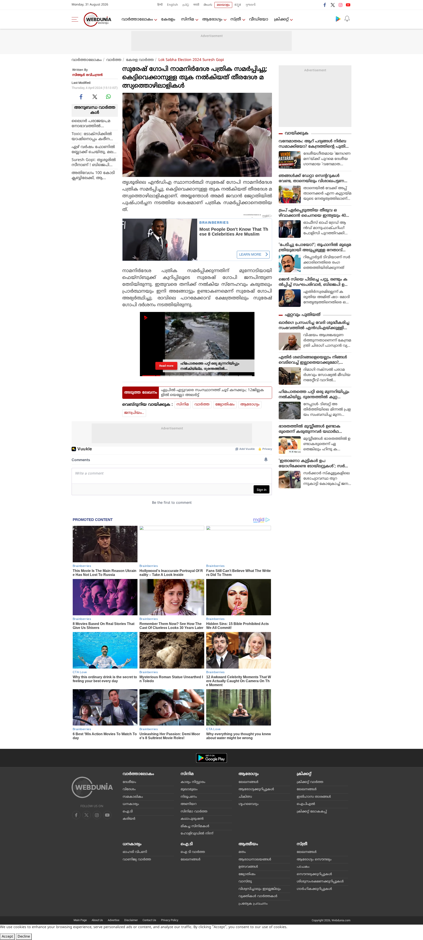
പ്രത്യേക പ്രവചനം (253, 904)
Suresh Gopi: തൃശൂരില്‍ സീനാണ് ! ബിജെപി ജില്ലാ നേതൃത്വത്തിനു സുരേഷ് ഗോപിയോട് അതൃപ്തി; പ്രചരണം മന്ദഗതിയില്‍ (94, 162)
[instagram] (340, 5)
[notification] (347, 18)
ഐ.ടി (128, 812)
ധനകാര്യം (131, 804)
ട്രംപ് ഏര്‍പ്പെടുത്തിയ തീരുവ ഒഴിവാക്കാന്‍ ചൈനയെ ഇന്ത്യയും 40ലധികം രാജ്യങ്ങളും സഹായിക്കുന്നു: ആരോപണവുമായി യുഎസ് (314, 213)
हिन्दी (160, 5)
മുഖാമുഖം (189, 789)
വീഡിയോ (258, 19)
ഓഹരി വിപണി (135, 852)
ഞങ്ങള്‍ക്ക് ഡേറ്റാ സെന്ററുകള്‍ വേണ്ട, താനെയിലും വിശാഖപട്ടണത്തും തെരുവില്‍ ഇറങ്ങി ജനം (311, 178)
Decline (24, 937)
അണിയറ (189, 804)
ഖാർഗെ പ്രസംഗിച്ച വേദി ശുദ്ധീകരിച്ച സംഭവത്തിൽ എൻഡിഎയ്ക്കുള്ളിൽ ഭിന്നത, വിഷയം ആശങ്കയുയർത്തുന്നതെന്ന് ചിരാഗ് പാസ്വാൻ (315, 325)
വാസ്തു (245, 882)
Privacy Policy (169, 920)
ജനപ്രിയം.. (134, 412)
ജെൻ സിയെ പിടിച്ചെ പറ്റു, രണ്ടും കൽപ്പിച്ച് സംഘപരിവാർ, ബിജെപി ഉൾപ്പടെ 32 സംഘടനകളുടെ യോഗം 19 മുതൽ (314, 282)
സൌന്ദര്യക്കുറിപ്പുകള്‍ (314, 874)
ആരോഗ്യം (212, 19)
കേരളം (168, 19)
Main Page (80, 920)
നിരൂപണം (189, 797)
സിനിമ (187, 19)
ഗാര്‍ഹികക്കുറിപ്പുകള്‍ (314, 889)
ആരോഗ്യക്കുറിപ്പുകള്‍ (256, 789)
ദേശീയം (129, 782)
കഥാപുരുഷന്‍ (192, 819)
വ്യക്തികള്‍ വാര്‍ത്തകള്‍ (258, 896)
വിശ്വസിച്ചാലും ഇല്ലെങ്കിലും (260, 889)
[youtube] (348, 5)
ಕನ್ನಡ (237, 5)
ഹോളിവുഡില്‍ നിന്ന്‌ (197, 834)
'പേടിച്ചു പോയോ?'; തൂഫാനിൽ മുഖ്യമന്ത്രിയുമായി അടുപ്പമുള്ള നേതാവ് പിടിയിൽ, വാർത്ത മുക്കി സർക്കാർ (315, 247)
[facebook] (325, 5)
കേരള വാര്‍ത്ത (140, 60)
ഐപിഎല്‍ (306, 804)
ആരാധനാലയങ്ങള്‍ (255, 860)
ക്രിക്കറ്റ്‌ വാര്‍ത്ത (310, 782)
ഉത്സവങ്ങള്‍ (248, 867)
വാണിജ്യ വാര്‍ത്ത (137, 860)
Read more (166, 365)
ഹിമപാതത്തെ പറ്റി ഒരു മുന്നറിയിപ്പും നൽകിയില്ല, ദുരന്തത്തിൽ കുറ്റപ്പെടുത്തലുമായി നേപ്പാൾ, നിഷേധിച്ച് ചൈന (314, 394)
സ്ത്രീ (235, 19)
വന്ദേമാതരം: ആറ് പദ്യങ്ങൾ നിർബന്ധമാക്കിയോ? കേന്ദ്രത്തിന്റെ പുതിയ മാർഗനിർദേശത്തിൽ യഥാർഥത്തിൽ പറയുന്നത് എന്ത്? (314, 144)
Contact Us (149, 920)
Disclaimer (131, 920)
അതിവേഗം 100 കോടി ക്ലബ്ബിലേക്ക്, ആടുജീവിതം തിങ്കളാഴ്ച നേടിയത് (93, 175)
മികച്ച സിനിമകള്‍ (195, 826)
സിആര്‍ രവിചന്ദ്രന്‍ (87, 75)
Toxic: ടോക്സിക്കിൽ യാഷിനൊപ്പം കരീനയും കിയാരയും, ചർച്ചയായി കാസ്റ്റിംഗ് (94, 136)
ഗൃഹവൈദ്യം (249, 804)
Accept (7, 937)
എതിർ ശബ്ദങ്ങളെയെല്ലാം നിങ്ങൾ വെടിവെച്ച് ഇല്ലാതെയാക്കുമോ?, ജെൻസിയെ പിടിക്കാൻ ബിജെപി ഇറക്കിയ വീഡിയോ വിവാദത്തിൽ (314, 360)
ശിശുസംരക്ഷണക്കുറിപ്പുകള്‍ (320, 882)
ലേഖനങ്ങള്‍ (248, 782)
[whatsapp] (108, 97)
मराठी (196, 5)
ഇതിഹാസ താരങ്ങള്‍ (314, 797)
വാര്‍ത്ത (113, 60)
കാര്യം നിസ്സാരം (193, 782)
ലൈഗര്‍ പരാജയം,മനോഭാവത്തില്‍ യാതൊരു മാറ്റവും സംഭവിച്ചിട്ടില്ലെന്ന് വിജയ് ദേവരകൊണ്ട (94, 123)
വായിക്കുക (296, 133)
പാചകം (303, 867)
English (172, 5)
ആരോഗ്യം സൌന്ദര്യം (314, 860)
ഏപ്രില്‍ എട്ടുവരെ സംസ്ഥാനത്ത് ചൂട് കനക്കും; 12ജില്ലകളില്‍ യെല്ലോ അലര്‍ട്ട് (212, 393)
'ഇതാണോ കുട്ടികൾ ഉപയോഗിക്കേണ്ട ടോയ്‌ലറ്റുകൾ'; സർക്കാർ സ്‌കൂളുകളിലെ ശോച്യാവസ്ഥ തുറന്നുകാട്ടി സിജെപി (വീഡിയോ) (313, 463)
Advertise (113, 920)
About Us (97, 920)
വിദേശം (129, 789)
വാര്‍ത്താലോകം (137, 19)
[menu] (76, 19)
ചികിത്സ (245, 797)
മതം (242, 852)
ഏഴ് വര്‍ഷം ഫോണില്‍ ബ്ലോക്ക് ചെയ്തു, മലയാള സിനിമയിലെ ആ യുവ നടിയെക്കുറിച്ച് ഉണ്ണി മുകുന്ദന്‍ (93, 149)
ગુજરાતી (250, 5)
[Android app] (211, 758)
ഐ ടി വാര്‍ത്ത (193, 852)
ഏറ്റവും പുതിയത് (302, 314)
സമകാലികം (133, 797)
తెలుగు (208, 5)
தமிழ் (185, 5)
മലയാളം (223, 5)
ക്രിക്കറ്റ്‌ (281, 19)
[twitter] (332, 5)
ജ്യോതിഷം (225, 404)
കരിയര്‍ (129, 819)
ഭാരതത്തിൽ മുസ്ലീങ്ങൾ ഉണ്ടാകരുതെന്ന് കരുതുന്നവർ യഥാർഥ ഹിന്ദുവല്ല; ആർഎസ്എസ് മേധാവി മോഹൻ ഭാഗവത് (312, 429)
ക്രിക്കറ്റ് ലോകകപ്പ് (312, 812)
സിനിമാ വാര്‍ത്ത (194, 812)
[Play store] (338, 18)
